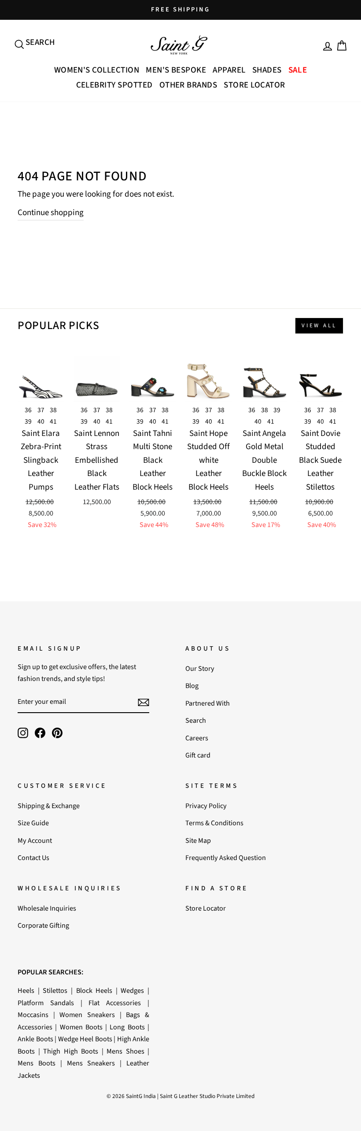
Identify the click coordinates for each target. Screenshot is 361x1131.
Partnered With (207, 703)
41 (53, 421)
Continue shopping (51, 213)
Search (195, 720)
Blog (192, 686)
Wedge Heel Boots (85, 1039)
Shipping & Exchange (49, 806)
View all (319, 325)
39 (28, 421)
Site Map (198, 840)
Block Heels (94, 990)
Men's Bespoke (176, 70)
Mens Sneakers (91, 1063)
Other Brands (188, 85)
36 (28, 410)
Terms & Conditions (214, 823)
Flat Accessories (114, 1003)
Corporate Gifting (43, 925)
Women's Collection (97, 70)
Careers (196, 738)
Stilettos (55, 990)
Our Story (199, 668)
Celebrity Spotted (114, 85)
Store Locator (254, 85)
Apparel (229, 70)
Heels (26, 990)
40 (40, 421)
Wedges (132, 990)
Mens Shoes (125, 1051)
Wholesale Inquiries (47, 908)
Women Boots (81, 1027)
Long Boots (127, 1027)
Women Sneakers (87, 1015)
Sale (297, 70)
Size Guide (33, 823)
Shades (267, 70)
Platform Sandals (46, 1003)
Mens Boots (36, 1063)
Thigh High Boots (70, 1051)
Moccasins (33, 1015)
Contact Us (33, 858)
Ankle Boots (35, 1039)
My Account (35, 840)
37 (40, 410)
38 (53, 410)
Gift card (197, 755)
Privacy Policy (206, 806)
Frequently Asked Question (225, 858)
